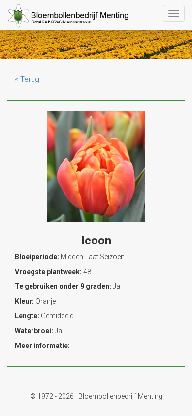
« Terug (27, 79)
